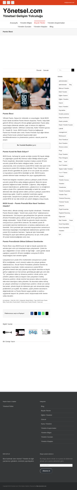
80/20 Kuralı (40, 300)
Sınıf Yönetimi (63, 165)
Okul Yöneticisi (63, 139)
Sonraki (46, 70)
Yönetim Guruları (47, 437)
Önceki (38, 70)
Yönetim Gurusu (64, 180)
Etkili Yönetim (63, 92)
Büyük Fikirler (29, 300)
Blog (42, 406)
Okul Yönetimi (63, 143)
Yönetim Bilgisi (46, 433)
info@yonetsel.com (69, 2)
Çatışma (61, 205)
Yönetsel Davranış (64, 198)
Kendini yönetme (64, 114)
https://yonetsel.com (41, 486)
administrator (63, 84)
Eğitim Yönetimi (63, 99)
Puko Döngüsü (63, 158)
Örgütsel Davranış (64, 213)
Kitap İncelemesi (64, 117)
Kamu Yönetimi (63, 106)
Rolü (60, 161)
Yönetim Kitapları (47, 441)
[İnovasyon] (20, 330)
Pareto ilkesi (9, 302)
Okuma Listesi (63, 147)
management (63, 132)
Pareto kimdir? (16, 302)
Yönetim (61, 176)
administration (63, 81)
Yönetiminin (62, 187)
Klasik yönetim (63, 121)
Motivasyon (62, 136)
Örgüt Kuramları (64, 209)
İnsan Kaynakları (64, 224)
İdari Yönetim (63, 220)
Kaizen (61, 103)
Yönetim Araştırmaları (48, 428)
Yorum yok (40, 302)
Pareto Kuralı (24, 302)
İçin (60, 234)
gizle (34, 145)
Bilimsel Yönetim (64, 88)
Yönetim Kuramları (64, 191)
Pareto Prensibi (32, 302)
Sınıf (65, 161)
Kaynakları (62, 110)
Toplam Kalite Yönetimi (66, 169)
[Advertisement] (38, 49)
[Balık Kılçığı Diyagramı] (7, 330)
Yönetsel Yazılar (64, 202)
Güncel (43, 419)
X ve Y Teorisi (63, 172)
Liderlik (61, 128)
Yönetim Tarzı (63, 194)
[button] (56, 26)
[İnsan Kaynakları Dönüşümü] (46, 330)
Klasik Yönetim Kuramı (66, 125)
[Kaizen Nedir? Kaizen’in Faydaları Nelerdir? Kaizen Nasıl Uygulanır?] (33, 330)
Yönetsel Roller (8, 406)
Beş (70, 84)
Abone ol (46, 471)
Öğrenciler (62, 216)
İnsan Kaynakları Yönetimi (64, 229)
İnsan (71, 220)
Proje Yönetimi (63, 154)
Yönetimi (61, 183)
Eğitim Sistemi (63, 95)
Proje (60, 150)
